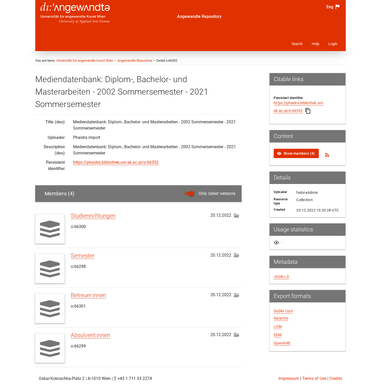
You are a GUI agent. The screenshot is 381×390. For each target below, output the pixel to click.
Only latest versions (217, 193)
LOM (278, 326)
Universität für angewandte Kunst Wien (84, 60)
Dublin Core (283, 311)
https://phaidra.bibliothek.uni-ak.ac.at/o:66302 (116, 162)
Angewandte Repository (199, 16)
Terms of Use (314, 378)
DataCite (281, 318)
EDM (277, 335)
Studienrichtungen (93, 215)
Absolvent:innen (90, 335)
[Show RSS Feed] (327, 155)
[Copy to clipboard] (308, 111)
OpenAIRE (282, 343)
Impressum (289, 378)
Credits (335, 378)
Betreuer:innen (88, 295)
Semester (82, 255)
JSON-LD (281, 277)
